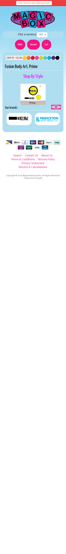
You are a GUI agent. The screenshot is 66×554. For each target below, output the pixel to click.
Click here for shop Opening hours (34, 3)
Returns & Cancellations (33, 167)
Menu (20, 44)
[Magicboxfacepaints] (33, 28)
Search (17, 155)
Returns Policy (46, 159)
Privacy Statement (33, 163)
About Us (47, 155)
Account (33, 44)
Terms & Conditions (23, 159)
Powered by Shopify (33, 178)
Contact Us (31, 155)
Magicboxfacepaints (32, 176)
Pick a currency (27, 34)
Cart (46, 44)
